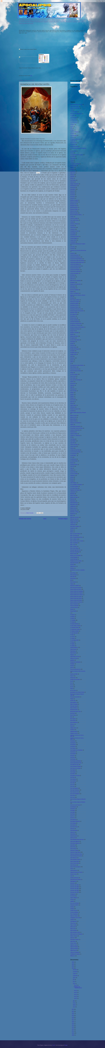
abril (74, 1000)
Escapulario (72, 338)
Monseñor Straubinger (74, 551)
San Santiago (73, 823)
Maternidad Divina (74, 502)
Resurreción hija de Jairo (75, 711)
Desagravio (72, 282)
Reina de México (73, 707)
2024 (73, 966)
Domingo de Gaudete (74, 301)
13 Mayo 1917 (73, 119)
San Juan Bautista (74, 788)
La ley (71, 457)
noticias (72, 583)
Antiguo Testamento (74, 183)
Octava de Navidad (74, 605)
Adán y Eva (72, 172)
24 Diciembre (73, 140)
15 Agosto (72, 124)
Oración (72, 609)
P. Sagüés (72, 643)
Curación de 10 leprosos (75, 256)
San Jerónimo (73, 780)
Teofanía (72, 906)
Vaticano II (72, 937)
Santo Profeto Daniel (74, 863)
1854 (71, 128)
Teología (72, 908)
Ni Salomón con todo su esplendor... (77, 570)
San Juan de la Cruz (74, 791)
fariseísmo (72, 358)
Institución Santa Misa (75, 430)
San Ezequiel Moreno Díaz (75, 762)
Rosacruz (72, 724)
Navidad (72, 564)
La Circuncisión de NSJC (75, 451)
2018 (73, 1017)
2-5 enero (72, 137)
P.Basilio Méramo (74, 647)
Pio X (71, 683)
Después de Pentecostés (75, 284)
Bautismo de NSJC (74, 202)
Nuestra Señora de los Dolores (76, 594)
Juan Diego (72, 439)
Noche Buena (73, 578)
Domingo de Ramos (74, 307)
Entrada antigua (63, 518)
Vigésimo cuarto (73, 945)
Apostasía (72, 191)
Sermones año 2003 (74, 892)
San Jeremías (73, 779)
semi (71, 875)
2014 (73, 1025)
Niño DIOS (72, 576)
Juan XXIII (72, 442)
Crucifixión (72, 248)
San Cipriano (73, 748)
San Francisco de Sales (75, 768)
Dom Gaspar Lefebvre (74, 299)
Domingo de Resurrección (75, 308)
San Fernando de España (75, 766)
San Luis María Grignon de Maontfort (78, 799)
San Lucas (72, 797)
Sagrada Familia (73, 731)
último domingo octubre (75, 932)
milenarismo (72, 524)
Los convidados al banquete (76, 484)
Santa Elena (72, 834)
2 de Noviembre (73, 135)
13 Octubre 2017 (73, 122)
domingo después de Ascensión (77, 310)
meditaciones (73, 506)
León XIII (72, 466)
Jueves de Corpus (74, 444)
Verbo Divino (73, 941)
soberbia (72, 901)
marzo (74, 1002)
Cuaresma (72, 253)
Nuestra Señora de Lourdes (76, 596)
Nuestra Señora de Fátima (75, 589)
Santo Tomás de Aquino (75, 866)
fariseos (72, 359)
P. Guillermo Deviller (74, 631)
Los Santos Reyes (74, 488)
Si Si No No (72, 895)
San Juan (72, 786)
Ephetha (72, 334)
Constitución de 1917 (74, 236)
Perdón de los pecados (75, 679)
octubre (74, 973)
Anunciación (72, 187)
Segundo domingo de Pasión (76, 872)
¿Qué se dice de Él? (74, 106)
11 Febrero (72, 115)
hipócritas (72, 401)
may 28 (75, 985)
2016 (73, 1021)
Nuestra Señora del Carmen (76, 598)
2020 (73, 1013)
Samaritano (72, 740)
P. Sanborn (72, 645)
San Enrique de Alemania (75, 760)
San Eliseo (72, 757)
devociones (72, 286)
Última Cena (72, 928)
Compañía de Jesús (74, 231)
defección (72, 278)
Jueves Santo (73, 446)
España (72, 343)
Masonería (72, 499)
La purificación (73, 459)
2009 (73, 1035)
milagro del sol (73, 522)
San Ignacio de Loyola (75, 775)
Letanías (72, 470)
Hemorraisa (72, 388)
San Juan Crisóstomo (74, 790)
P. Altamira (72, 614)
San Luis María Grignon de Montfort (77, 802)
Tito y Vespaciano (74, 914)
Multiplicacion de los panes (76, 560)
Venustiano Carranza (74, 939)
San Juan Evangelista (74, 793)
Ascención (72, 194)
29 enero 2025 (73, 151)
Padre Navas (73, 651)
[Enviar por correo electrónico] (37, 513)
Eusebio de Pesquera (74, 348)
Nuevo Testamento (74, 603)
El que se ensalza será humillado (77, 327)
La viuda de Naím (74, 460)
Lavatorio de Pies (74, 464)
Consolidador (73, 232)
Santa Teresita (73, 848)
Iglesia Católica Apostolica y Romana (78, 412)
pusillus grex (73, 700)
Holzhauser (72, 407)
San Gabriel (72, 770)
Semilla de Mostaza (74, 877)
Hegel (71, 387)
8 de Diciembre (73, 165)
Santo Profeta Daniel (74, 861)
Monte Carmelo (73, 553)
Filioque (72, 372)
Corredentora (73, 242)
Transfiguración (73, 921)
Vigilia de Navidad (74, 946)
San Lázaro (72, 795)
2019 (73, 1015)
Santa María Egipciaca (75, 843)
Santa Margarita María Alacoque (77, 839)
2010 (73, 1033)
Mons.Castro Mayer (74, 548)
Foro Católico (73, 378)
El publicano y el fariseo (75, 325)
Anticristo (72, 182)
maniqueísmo (73, 491)
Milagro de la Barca (74, 520)
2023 (73, 968)
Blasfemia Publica (74, 209)
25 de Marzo (73, 144)
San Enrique (72, 759)
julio (74, 979)
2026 (73, 962)
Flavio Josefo (73, 376)
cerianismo (72, 229)
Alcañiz (71, 178)
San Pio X (72, 817)
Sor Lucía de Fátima (74, 903)
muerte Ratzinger (73, 559)
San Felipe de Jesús (74, 764)
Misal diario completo (74, 526)
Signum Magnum (73, 897)
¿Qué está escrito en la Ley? (76, 104)
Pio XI (71, 684)
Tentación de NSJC (74, 904)
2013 (73, 1027)
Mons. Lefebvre (73, 539)
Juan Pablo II (73, 440)
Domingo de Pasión (74, 305)
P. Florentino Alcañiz (74, 627)
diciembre (75, 969)
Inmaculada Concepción (75, 426)
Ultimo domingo (73, 930)
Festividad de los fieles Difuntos (77, 365)
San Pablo (72, 812)
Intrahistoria (72, 431)
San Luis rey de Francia (75, 805)
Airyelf (53, 1045)
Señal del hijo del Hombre (75, 879)
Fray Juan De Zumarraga (75, 379)
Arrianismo (72, 192)
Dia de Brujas (73, 287)
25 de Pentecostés (74, 146)
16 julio (71, 126)
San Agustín (72, 742)
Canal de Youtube (74, 218)
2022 (73, 1009)
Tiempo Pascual (73, 910)
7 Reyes (72, 162)
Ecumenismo (73, 316)
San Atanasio (73, 744)
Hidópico (72, 396)
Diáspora (72, 291)
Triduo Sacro (73, 923)
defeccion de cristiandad (75, 280)
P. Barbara (72, 616)
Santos (71, 868)
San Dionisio (73, 751)
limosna (72, 479)
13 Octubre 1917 (73, 120)
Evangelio (72, 350)
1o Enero (72, 133)
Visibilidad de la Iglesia (75, 954)
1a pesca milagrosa (74, 131)
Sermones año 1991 (74, 884)
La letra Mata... (73, 455)
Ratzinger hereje (73, 706)
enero (74, 1006)
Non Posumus (73, 582)
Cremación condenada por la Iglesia (77, 243)
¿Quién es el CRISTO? (75, 108)
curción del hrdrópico (74, 273)
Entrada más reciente (25, 518)
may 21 (75, 990)
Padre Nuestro (73, 652)
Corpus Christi (73, 240)
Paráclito (72, 665)
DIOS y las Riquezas (74, 293)
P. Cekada (72, 622)
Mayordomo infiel (73, 504)
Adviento (72, 174)
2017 (73, 1019)
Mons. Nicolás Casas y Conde (76, 540)
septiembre (75, 975)
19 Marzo (72, 130)
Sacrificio (72, 729)
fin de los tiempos (74, 374)
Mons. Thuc (72, 544)
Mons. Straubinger (74, 542)
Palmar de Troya (73, 658)
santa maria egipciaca (74, 841)
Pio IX (71, 681)
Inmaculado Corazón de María (76, 428)
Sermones (72, 883)
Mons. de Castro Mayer (75, 533)
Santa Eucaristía (73, 835)
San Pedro (72, 814)
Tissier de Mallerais (74, 912)
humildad (72, 410)
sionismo (72, 899)
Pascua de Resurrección (75, 669)
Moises (71, 530)
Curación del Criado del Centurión (77, 260)
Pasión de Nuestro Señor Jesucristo (77, 671)
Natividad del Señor (74, 562)
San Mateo (72, 810)
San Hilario (72, 773)
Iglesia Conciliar (73, 415)
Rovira (71, 726)
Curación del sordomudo (75, 271)
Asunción (72, 198)
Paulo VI (72, 675)
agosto (74, 977)
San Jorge (72, 782)
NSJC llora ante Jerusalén (75, 587)
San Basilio (72, 746)
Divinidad (72, 298)
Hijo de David (73, 399)
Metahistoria (72, 513)
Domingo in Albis (73, 312)
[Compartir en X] (40, 513)
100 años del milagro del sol (76, 113)
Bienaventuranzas (74, 207)
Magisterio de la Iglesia (75, 490)
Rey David (72, 713)
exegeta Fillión (73, 354)
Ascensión (72, 196)
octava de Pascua (74, 607)
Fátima (71, 361)
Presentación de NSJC (75, 696)
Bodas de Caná (73, 211)
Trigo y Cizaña (73, 925)
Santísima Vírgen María (75, 852)
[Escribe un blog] (38, 513)
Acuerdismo (72, 171)
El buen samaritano (74, 319)
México (71, 515)
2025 (73, 964)
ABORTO (72, 167)
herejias (72, 392)
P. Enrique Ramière (74, 623)
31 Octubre (72, 156)
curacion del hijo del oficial (75, 266)
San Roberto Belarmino (75, 821)
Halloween (72, 385)
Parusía (72, 667)
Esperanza (72, 345)
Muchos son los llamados (75, 555)
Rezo (71, 716)
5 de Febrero (73, 158)
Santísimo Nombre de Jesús (76, 854)
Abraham (72, 169)
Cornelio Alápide (73, 238)
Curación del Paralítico (75, 269)
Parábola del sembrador (75, 662)
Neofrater (72, 568)
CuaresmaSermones (74, 255)
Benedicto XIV (73, 203)
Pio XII (71, 686)
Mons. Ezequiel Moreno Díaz (76, 537)
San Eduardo (73, 753)
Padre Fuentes (73, 649)
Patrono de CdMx (74, 674)
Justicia (72, 448)
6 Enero (72, 160)
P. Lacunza (72, 636)
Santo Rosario (73, 865)
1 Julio (71, 110)
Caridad (72, 222)
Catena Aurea (73, 227)
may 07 (75, 998)
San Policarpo (73, 819)
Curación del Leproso (74, 267)
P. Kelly (72, 634)
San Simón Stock (74, 826)
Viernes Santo (73, 943)
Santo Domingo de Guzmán (76, 855)
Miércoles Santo (73, 519)
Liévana (72, 477)
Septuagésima (73, 881)
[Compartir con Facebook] (41, 513)
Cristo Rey (72, 246)
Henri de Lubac (73, 390)
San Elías (72, 755)
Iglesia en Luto (73, 417)
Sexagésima (73, 894)
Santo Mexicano (73, 857)
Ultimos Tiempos (73, 935)
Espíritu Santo (73, 347)
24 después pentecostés (75, 139)
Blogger (65, 1045)
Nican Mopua (73, 572)
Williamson (72, 955)
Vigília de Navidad (74, 948)
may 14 (75, 994)
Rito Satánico (73, 718)
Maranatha (72, 493)
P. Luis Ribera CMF (74, 640)
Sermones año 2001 (74, 888)
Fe (70, 363)
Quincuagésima (73, 702)
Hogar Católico (73, 405)
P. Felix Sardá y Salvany (75, 625)
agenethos (72, 176)
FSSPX (72, 381)
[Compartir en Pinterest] (42, 513)
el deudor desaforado (74, 321)
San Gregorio (73, 771)
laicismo (72, 462)
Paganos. (72, 654)
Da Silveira (72, 275)
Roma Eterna (73, 720)
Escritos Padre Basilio (75, 339)
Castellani (72, 225)
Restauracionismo (74, 709)
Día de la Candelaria (74, 289)
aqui (31, 75)
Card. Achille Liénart (74, 220)
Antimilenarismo (73, 185)
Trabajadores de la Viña (75, 917)
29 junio (72, 152)
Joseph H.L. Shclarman (75, 435)
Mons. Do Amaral (74, 535)
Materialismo (73, 500)
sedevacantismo (73, 870)
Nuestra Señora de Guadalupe (76, 591)
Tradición (72, 919)
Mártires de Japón (74, 497)
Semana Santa (73, 874)
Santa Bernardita (73, 830)
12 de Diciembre (73, 117)
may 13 (75, 996)
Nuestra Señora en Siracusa (76, 602)
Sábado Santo (73, 727)
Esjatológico (72, 341)
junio (74, 981)
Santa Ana (72, 828)
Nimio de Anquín (73, 574)
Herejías (72, 394)
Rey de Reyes (73, 715)
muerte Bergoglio (73, 557)
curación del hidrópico (74, 264)
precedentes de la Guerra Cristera (77, 692)
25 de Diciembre (73, 142)
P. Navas (72, 642)
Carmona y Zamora (74, 223)
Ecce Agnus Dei (73, 314)
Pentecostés (73, 677)
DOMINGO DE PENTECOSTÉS (78, 987)
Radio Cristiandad (74, 704)
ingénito (72, 424)
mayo (74, 983)
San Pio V (72, 815)
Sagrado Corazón (74, 733)
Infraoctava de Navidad (75, 422)
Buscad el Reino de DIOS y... (76, 214)
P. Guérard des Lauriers (75, 629)
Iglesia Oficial (73, 419)
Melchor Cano (73, 508)
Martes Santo (73, 495)
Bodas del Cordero (74, 212)
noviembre (75, 971)
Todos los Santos (74, 915)
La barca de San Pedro (75, 450)
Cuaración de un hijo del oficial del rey (78, 250)
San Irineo (72, 777)
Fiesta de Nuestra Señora (75, 370)
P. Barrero (72, 618)
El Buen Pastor (73, 318)
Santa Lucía (72, 837)
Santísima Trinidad (74, 850)
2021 (73, 1011)
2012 (73, 1029)
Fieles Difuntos (73, 367)
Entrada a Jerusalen (74, 332)
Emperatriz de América (75, 328)
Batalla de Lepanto (74, 200)
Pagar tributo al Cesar (74, 656)
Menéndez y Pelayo (74, 511)
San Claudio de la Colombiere (76, 750)
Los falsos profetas (74, 486)
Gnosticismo (73, 383)
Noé (71, 580)
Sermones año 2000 (74, 886)
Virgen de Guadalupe (74, 952)
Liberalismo (72, 475)
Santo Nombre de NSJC (75, 859)
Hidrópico (72, 398)
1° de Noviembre (73, 111)
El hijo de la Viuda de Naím (76, 323)
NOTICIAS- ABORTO (74, 585)
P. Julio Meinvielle (74, 632)
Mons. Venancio (73, 546)
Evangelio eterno (73, 352)
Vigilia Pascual (73, 950)
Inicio (44, 518)
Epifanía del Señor (74, 336)
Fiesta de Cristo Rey (74, 368)
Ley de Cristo (73, 471)
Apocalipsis (72, 189)
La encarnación (73, 453)
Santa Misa (72, 845)
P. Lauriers (72, 638)
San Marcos (72, 808)
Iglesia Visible (73, 420)
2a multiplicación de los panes (76, 154)
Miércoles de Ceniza (74, 517)
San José (72, 784)
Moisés (71, 531)
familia (71, 356)
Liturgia (71, 480)
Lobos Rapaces (73, 482)
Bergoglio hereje (73, 205)
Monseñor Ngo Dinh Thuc (75, 550)
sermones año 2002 (74, 890)
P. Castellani (73, 620)
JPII (71, 437)
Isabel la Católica (74, 433)
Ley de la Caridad (74, 473)
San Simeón (72, 825)
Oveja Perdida (73, 611)
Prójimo (72, 698)
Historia (72, 403)
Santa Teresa (73, 846)
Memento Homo (73, 510)
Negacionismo (73, 566)
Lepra (71, 468)
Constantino (72, 234)
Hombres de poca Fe (74, 408)
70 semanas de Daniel (75, 163)
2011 (73, 1031)
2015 (73, 1023)
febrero (74, 1004)
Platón (71, 688)
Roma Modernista (74, 722)
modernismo (72, 528)
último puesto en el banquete (76, 934)
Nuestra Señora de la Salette (76, 592)
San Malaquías (73, 806)
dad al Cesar (73, 276)
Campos (72, 216)
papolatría (72, 660)
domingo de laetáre (74, 303)
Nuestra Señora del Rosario (76, 600)
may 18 (75, 992)
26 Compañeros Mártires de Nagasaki (78, 148)
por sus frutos (73, 690)
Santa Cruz (72, 832)
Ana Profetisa (73, 180)
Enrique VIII (72, 330)
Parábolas (72, 663)
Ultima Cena (72, 926)
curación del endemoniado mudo (77, 262)
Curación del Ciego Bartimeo (76, 258)
